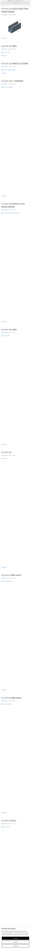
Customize (15, 942)
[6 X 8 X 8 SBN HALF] (15, 634)
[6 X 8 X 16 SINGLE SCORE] (8, 69)
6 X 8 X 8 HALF (8, 821)
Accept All (15, 938)
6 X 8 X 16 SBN (9, 46)
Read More (4, 38)
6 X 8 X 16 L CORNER (12, 81)
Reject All (15, 946)
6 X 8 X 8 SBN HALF (11, 575)
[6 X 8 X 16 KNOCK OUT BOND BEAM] (15, 265)
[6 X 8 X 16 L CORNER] (15, 139)
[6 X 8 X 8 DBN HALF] (15, 756)
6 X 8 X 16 (6, 452)
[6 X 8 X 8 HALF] (15, 879)
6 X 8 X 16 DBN (9, 329)
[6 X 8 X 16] (15, 511)
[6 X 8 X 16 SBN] (5, 52)
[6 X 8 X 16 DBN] (15, 388)
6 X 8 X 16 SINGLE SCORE (14, 63)
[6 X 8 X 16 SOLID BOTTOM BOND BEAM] (15, 26)
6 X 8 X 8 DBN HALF (11, 698)
